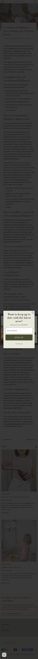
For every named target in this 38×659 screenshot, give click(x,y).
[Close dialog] (33, 313)
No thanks (19, 344)
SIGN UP (19, 337)
